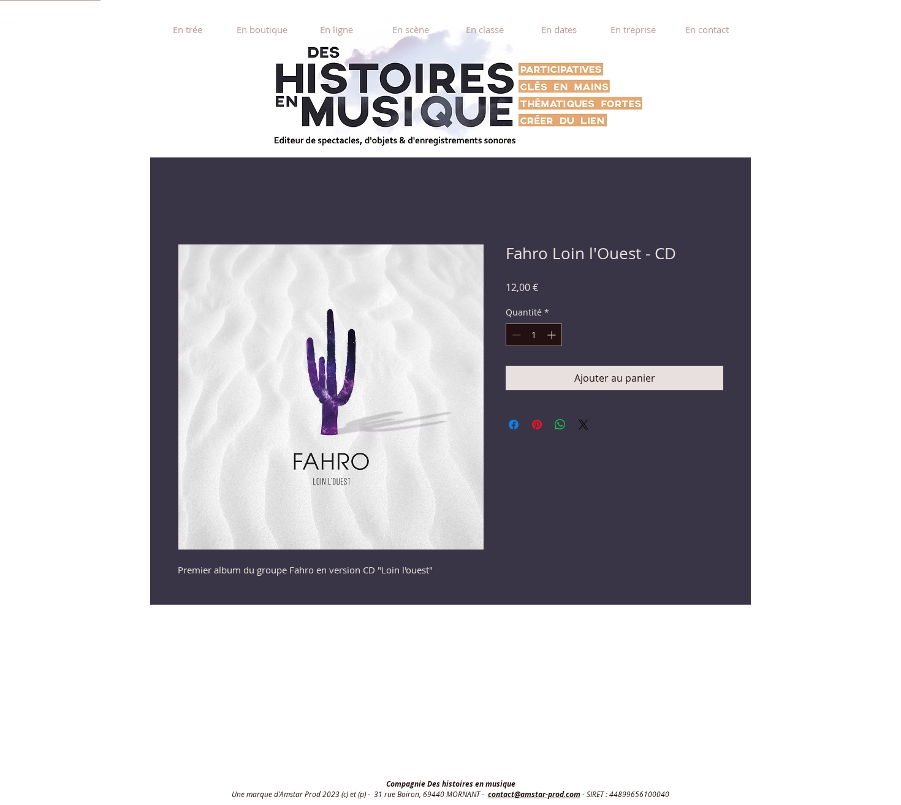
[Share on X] (583, 424)
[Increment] (552, 335)
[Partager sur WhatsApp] (560, 424)
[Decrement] (515, 335)
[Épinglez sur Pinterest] (537, 424)
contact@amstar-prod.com (534, 794)
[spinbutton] (534, 335)
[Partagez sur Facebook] (513, 424)
